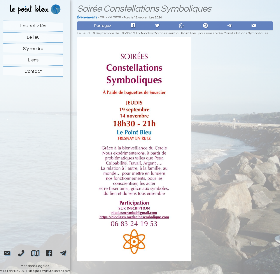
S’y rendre (33, 48)
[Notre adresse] (35, 253)
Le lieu (33, 37)
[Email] (253, 25)
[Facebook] (133, 25)
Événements (87, 17)
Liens (33, 60)
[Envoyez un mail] (7, 254)
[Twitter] (157, 25)
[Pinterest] (205, 26)
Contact (33, 71)
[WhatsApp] (181, 26)
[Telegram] (229, 26)
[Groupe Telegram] (63, 253)
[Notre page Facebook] (49, 254)
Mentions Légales (35, 266)
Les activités (33, 26)
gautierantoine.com (57, 271)
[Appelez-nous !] (21, 254)
